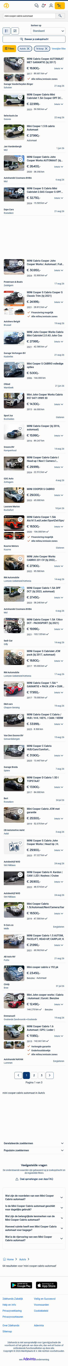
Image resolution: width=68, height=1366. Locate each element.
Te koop (40, 48)
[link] (6, 5)
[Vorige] (18, 1075)
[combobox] (29, 16)
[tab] (6, 30)
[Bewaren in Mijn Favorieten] (20, 61)
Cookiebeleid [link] (41, 1310)
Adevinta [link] (39, 1325)
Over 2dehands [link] (11, 1325)
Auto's (23, 48)
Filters (11, 48)
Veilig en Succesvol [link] (45, 1298)
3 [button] (41, 1075)
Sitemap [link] (7, 1331)
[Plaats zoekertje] (60, 5)
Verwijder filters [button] (59, 48)
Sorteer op (36, 25)
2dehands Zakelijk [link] (13, 1298)
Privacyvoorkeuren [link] (13, 1316)
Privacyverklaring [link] (12, 1310)
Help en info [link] (9, 1304)
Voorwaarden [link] (41, 1304)
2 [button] (34, 1075)
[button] (43, 5)
